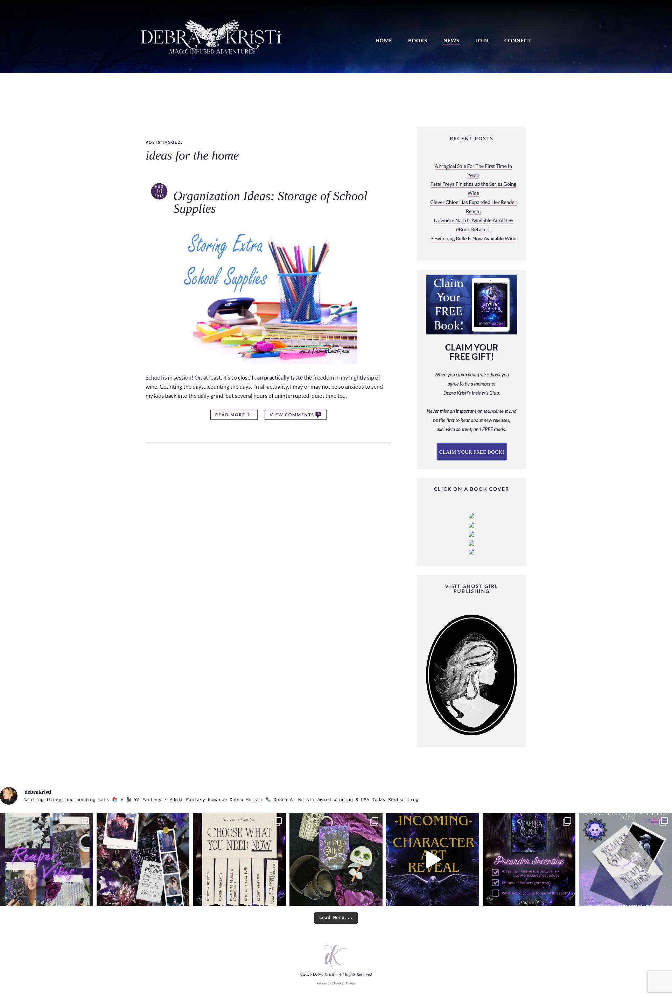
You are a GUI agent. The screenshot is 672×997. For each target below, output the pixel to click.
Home (384, 41)
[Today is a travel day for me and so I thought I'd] (336, 859)
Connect (517, 41)
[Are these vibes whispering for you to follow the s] (46, 859)
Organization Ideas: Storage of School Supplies (270, 202)
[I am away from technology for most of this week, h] (239, 859)
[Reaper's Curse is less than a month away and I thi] (529, 859)
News (451, 41)
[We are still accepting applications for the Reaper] (625, 859)
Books (417, 41)
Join (481, 41)
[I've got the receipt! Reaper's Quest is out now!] (143, 859)
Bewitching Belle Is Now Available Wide (473, 239)
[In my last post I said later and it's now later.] (432, 859)
